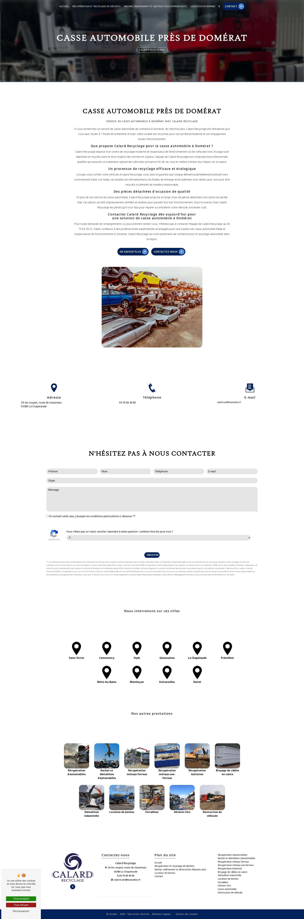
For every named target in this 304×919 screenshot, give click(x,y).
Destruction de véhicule (230, 892)
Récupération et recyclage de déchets (96, 6)
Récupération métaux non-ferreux (236, 865)
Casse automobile (227, 889)
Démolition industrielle (229, 875)
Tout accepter (21, 898)
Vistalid (113, 914)
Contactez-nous (166, 251)
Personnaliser (21, 911)
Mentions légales (161, 914)
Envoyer (153, 555)
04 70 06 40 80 (127, 402)
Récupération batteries (230, 868)
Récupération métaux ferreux (233, 861)
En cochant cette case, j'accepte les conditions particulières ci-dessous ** (92, 516)
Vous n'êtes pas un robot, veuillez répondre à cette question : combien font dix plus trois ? (119, 531)
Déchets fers (224, 885)
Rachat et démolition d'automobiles (236, 858)
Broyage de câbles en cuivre (232, 871)
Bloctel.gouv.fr (179, 574)
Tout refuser (21, 905)
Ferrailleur (223, 882)
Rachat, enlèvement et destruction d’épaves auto (155, 6)
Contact (231, 6)
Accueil (64, 6)
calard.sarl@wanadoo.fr (229, 402)
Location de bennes (203, 6)
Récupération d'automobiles (232, 854)
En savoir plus (130, 251)
